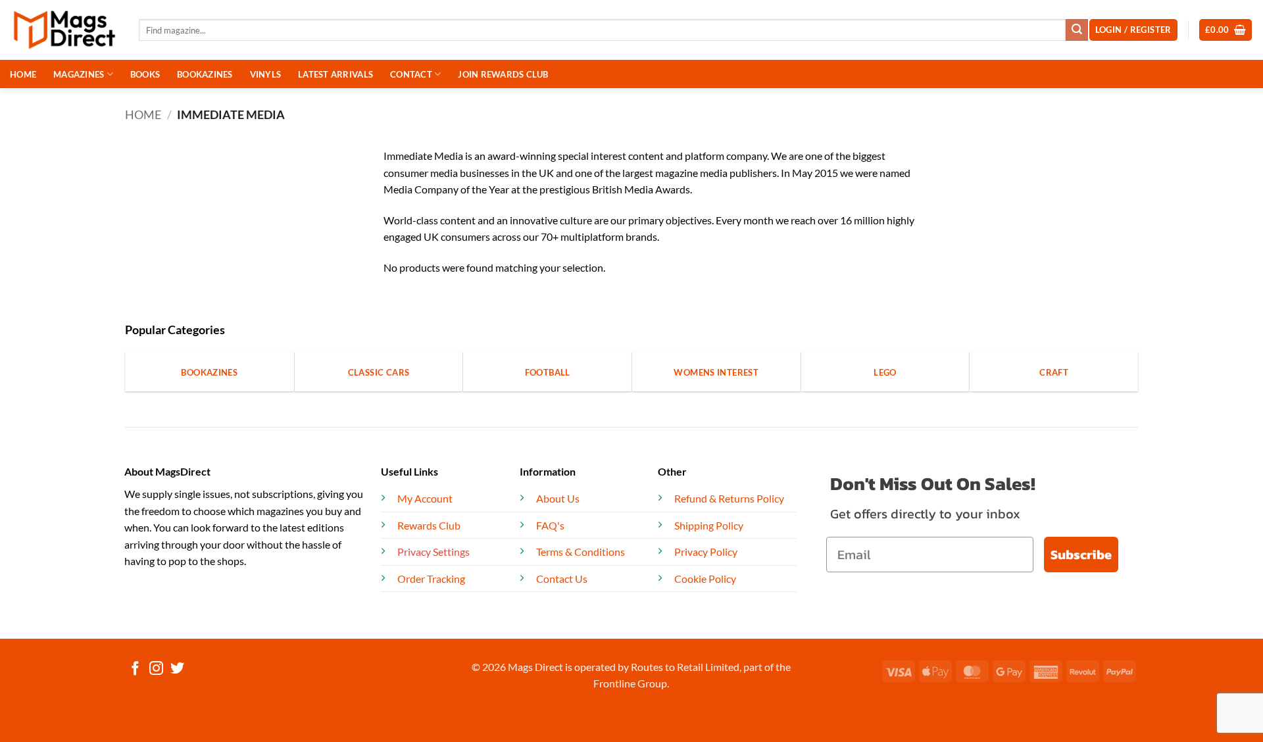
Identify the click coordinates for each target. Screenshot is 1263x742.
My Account (425, 498)
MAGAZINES (78, 74)
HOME (23, 74)
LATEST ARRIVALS (335, 74)
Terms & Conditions (580, 551)
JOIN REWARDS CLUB (503, 74)
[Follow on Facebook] (135, 669)
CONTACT (411, 74)
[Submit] (1077, 30)
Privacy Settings (433, 551)
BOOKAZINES (205, 74)
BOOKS (145, 74)
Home (143, 114)
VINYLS (266, 74)
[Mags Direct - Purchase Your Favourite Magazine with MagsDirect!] (64, 30)
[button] (1225, 30)
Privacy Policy (705, 551)
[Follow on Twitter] (177, 669)
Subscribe (1081, 554)
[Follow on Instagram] (156, 669)
